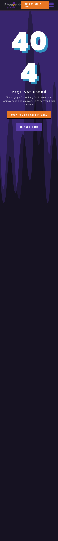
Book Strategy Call (33, 5)
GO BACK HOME (29, 127)
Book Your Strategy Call (29, 114)
